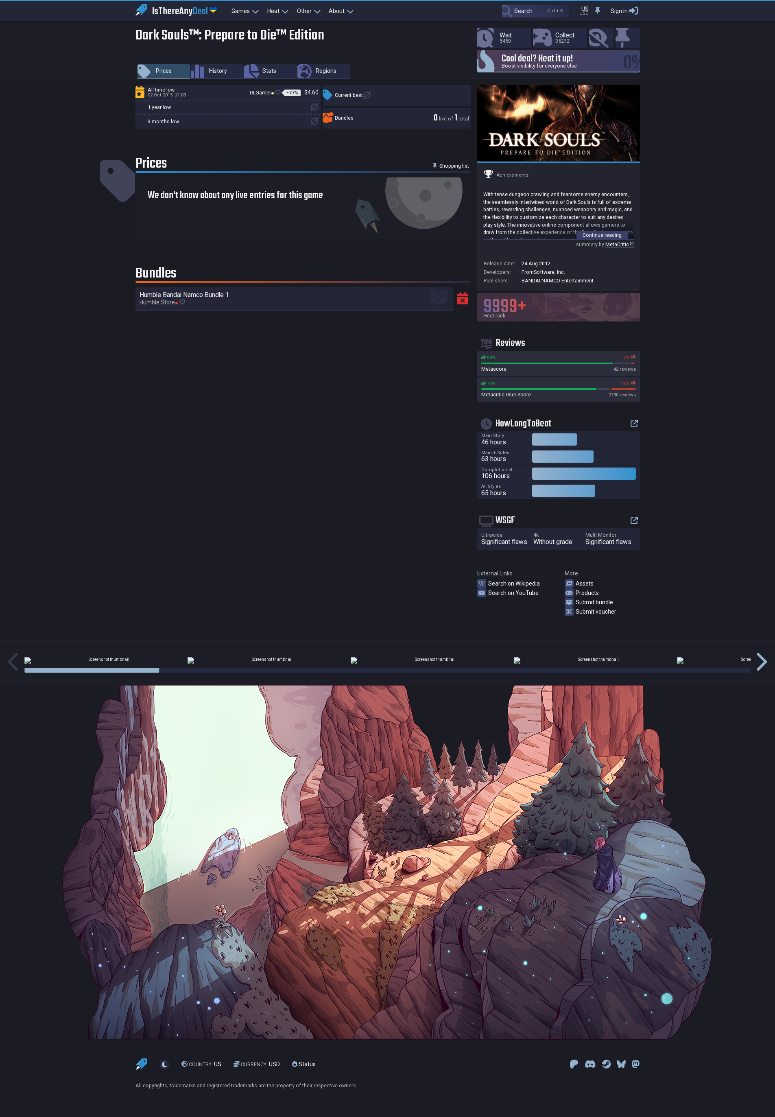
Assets (585, 583)
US (205, 1064)
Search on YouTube (513, 593)
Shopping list (453, 166)
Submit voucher (596, 611)
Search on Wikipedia (514, 583)
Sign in (619, 11)
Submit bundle (594, 602)
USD (260, 1064)
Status (306, 1064)
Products (587, 593)
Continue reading (602, 235)
